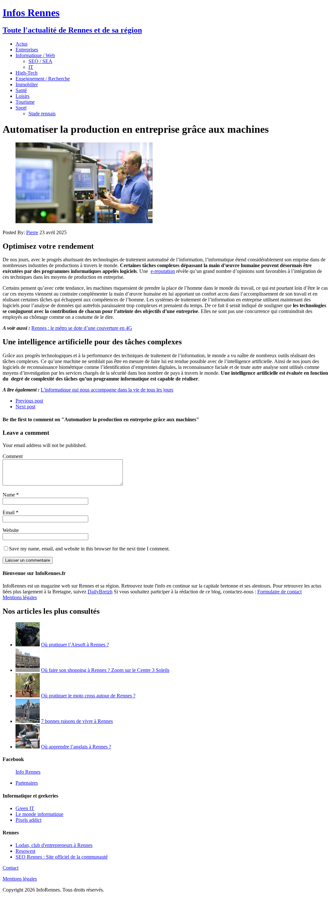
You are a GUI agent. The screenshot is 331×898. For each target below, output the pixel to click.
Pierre (32, 232)
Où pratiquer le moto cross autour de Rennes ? (88, 695)
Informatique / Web (35, 55)
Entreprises (27, 49)
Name (9, 494)
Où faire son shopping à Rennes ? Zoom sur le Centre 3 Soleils (105, 670)
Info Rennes (28, 772)
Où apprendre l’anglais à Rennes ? (76, 746)
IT (30, 67)
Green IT (25, 808)
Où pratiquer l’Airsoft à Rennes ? (75, 644)
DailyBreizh (100, 591)
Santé (21, 90)
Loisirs (22, 96)
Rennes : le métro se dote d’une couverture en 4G (81, 328)
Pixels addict (28, 820)
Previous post (29, 400)
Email (9, 512)
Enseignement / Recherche (43, 78)
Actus (21, 44)
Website (11, 530)
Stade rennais (42, 113)
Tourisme (25, 102)
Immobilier (27, 84)
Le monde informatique (39, 814)
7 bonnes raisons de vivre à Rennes (77, 721)
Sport (21, 107)
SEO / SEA (40, 61)
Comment (13, 456)
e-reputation (163, 271)
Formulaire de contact (279, 591)
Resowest (25, 851)
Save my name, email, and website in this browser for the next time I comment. (89, 548)
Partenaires (27, 783)
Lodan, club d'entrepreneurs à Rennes (54, 845)
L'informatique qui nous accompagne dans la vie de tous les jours (107, 389)
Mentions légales (20, 597)
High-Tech (26, 73)
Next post (25, 406)
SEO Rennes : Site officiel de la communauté (62, 857)
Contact (10, 868)
